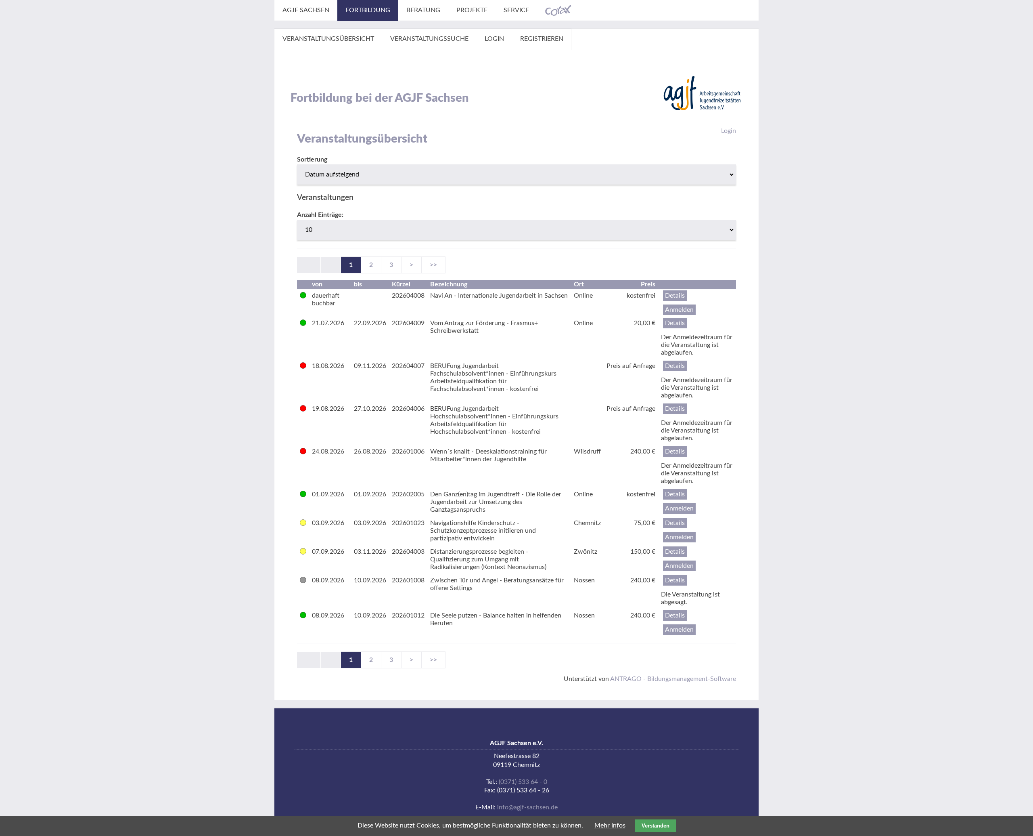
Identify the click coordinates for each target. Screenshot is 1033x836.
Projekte (471, 10)
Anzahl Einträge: (320, 215)
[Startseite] (702, 93)
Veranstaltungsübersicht (328, 39)
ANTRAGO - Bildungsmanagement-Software (673, 679)
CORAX (558, 10)
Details (675, 295)
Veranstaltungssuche (429, 39)
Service (516, 10)
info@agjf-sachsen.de (527, 807)
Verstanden (655, 826)
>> (433, 265)
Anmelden (679, 310)
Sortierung (312, 159)
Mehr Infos (609, 825)
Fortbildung (367, 10)
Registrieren (541, 39)
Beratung (423, 10)
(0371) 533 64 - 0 (523, 782)
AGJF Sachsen (305, 10)
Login (494, 39)
